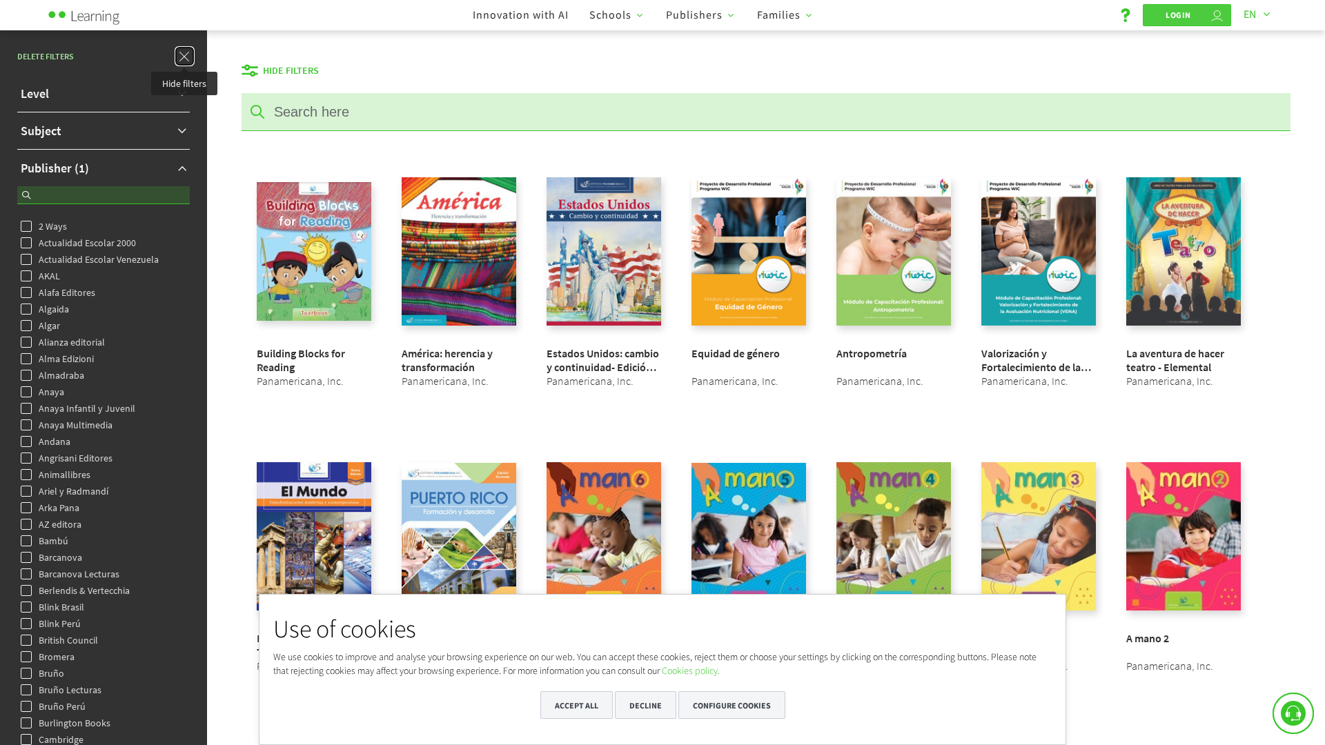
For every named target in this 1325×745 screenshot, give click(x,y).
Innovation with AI (521, 14)
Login (1178, 15)
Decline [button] (645, 705)
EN (1250, 14)
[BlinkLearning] (100, 14)
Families (779, 14)
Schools (610, 14)
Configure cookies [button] (732, 705)
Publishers (694, 14)
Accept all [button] (576, 705)
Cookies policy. (691, 670)
